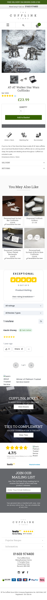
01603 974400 (31, 6)
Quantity (23, 107)
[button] (9, 96)
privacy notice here (17, 505)
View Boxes (23, 407)
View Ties (23, 435)
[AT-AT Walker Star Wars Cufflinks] (14, 80)
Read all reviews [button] (34, 464)
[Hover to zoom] (23, 51)
